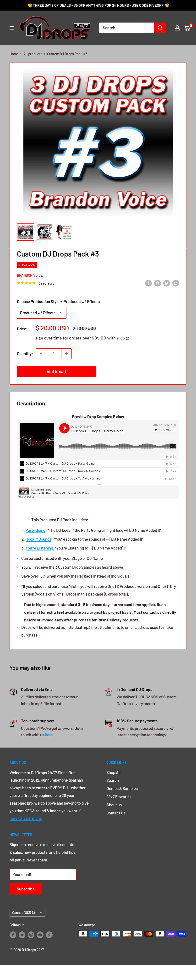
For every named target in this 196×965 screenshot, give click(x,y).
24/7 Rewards (118, 796)
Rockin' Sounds (38, 539)
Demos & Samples (122, 788)
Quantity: (25, 353)
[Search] (160, 28)
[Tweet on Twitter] (166, 283)
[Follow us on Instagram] (31, 934)
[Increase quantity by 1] (66, 354)
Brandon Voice (30, 275)
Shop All (113, 772)
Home (14, 54)
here (49, 734)
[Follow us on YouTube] (40, 934)
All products (32, 54)
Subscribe (26, 888)
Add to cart (56, 371)
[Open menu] (12, 28)
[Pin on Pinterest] (157, 283)
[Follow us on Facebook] (13, 934)
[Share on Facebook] (148, 283)
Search (112, 780)
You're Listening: (40, 547)
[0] (187, 28)
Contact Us (115, 812)
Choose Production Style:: (58, 301)
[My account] (177, 27)
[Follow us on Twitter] (22, 934)
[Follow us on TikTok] (49, 934)
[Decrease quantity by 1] (41, 354)
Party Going (35, 530)
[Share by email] (175, 283)
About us (114, 804)
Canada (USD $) (23, 913)
